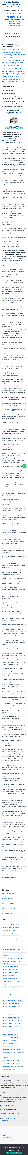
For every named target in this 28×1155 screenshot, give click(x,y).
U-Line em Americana (7, 906)
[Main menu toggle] (25, 4)
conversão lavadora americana (10, 936)
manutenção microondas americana (11, 1017)
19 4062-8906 (4, 1115)
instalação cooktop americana (9, 54)
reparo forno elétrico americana (10, 1037)
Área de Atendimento (6, 1137)
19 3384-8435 (18, 403)
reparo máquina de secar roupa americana (13, 1066)
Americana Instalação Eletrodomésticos (11, 45)
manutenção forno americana (10, 984)
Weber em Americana (7, 896)
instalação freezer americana (18, 59)
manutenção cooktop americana (10, 975)
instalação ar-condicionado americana (11, 52)
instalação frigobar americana (9, 60)
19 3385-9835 (7, 403)
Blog (2, 1141)
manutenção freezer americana (10, 991)
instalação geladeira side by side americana (13, 65)
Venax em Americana (7, 901)
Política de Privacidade (16, 1152)
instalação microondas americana (15, 78)
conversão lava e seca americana (11, 940)
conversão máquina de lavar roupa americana (11, 954)
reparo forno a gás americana (10, 1034)
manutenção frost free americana (11, 997)
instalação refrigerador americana (10, 79)
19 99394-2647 (16, 409)
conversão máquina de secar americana (12, 958)
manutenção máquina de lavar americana (13, 1020)
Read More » (5, 881)
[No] (26, 1149)
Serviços (3, 1133)
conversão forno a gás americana (11, 927)
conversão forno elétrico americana (11, 933)
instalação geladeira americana (15, 63)
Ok (8, 1152)
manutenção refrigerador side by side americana (12, 1027)
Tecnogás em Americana (8, 911)
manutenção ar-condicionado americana (12, 972)
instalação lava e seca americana (10, 67)
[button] (24, 466)
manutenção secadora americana (11, 1031)
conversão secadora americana (10, 966)
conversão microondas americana (11, 943)
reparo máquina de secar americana (11, 1063)
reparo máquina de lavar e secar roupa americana (12, 1056)
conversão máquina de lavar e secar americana (11, 950)
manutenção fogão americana (10, 978)
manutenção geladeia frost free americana (13, 1000)
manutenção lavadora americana (11, 1011)
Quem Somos (4, 1132)
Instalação (4, 49)
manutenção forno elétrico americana (12, 987)
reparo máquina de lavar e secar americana (13, 1052)
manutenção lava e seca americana (11, 1014)
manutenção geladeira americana (11, 1003)
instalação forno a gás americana (15, 55)
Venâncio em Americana (8, 903)
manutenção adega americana (10, 969)
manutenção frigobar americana (10, 994)
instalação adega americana (18, 51)
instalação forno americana (8, 57)
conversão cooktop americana (10, 924)
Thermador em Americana (8, 908)
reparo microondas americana (10, 1046)
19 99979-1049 (4, 1120)
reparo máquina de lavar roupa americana (13, 1060)
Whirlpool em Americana (8, 893)
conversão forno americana (9, 930)
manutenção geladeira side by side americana (11, 1007)
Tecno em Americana (7, 913)
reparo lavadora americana (9, 1040)
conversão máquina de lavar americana (12, 946)
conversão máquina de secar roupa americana (11, 962)
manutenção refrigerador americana (11, 1023)
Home (3, 1130)
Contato (3, 1135)
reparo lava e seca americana (10, 1043)
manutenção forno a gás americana (11, 981)
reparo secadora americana (9, 1069)
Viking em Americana (7, 898)
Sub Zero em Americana (8, 915)
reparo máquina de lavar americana (11, 1049)
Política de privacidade (7, 1139)
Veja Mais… (13, 1087)
